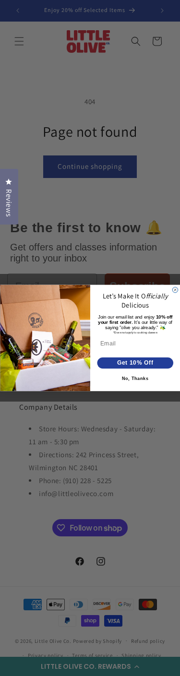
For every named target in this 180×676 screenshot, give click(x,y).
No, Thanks (134, 378)
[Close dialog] (175, 290)
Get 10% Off (135, 363)
